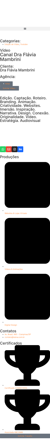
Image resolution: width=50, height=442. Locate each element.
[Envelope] (9, 149)
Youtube (24, 44)
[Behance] (20, 149)
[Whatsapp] (3, 149)
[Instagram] (14, 149)
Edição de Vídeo (12, 44)
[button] (25, 29)
